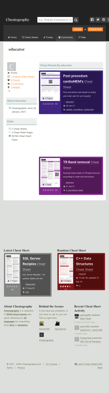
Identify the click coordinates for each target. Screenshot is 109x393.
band (80, 190)
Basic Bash (85, 318)
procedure (78, 109)
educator (70, 102)
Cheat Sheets (31, 37)
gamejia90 (85, 315)
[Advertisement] (54, 7)
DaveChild (44, 329)
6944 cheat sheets (17, 314)
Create (49, 37)
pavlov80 (85, 326)
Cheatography (11, 310)
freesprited (30, 284)
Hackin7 (82, 274)
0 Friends (15, 80)
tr (66, 190)
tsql (27, 292)
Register (95, 29)
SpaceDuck (60, 329)
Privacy (21, 367)
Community (67, 37)
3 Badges (15, 87)
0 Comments (17, 83)
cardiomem (89, 109)
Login (78, 29)
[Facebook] (92, 20)
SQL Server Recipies (90, 341)
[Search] (76, 20)
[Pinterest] (103, 20)
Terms (10, 367)
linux (11, 325)
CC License (51, 364)
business (22, 325)
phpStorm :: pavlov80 (91, 330)
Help (83, 37)
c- (80, 285)
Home (13, 37)
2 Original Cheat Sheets (22, 76)
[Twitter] (98, 20)
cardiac (69, 109)
